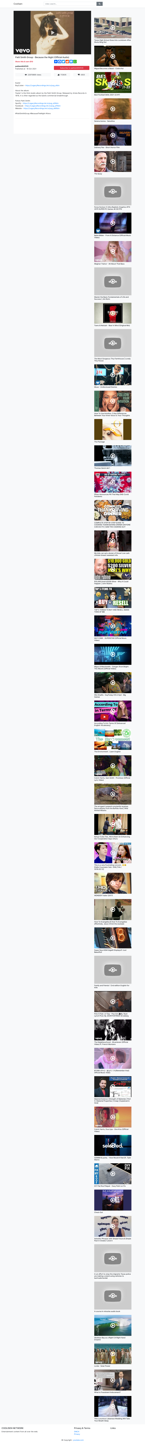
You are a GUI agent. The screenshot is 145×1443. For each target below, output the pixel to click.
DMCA (76, 1431)
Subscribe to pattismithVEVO (71, 68)
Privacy (77, 1434)
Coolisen (18, 4)
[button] (99, 4)
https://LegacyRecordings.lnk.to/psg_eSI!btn (40, 103)
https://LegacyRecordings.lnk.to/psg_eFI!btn (43, 106)
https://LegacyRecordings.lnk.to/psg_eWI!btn (41, 108)
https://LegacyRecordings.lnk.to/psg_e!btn (42, 85)
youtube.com (78, 1440)
